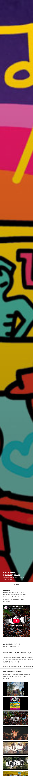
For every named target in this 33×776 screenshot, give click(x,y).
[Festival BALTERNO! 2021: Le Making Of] (15, 763)
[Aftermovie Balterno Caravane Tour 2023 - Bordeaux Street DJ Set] (15, 704)
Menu (17, 584)
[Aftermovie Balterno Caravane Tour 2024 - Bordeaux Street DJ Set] (15, 689)
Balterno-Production (11, 574)
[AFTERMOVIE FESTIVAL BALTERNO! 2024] (15, 718)
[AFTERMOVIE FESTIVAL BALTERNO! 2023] (15, 733)
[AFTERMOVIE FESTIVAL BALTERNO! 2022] (15, 748)
